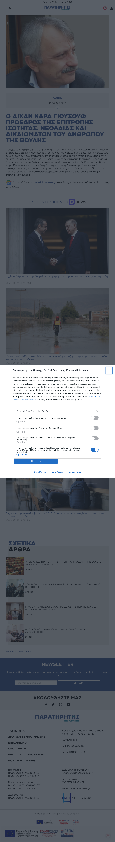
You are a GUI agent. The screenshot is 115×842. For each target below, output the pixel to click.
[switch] (95, 418)
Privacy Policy (74, 472)
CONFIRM (35, 461)
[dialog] (57, 421)
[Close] (109, 370)
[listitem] (57, 411)
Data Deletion (40, 472)
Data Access (57, 472)
